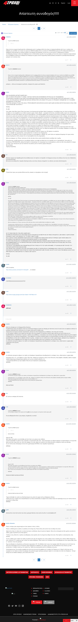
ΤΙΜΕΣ (35, 593)
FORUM (35, 596)
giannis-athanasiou (10, 523)
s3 (6, 154)
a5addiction (8, 305)
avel (7, 406)
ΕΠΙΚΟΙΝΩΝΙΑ (42, 614)
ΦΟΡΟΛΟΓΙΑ (35, 572)
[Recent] (52, 3)
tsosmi (7, 264)
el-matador (8, 277)
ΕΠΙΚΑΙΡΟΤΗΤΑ (37, 588)
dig (7, 393)
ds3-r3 (7, 65)
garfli (7, 509)
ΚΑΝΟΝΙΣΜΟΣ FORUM (29, 614)
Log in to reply (73, 33)
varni (7, 291)
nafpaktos (8, 36)
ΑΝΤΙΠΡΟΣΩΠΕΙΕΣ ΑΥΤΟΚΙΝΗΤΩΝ (17, 572)
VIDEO (47, 593)
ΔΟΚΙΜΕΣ (36, 591)
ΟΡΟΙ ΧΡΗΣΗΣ (17, 614)
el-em (7, 182)
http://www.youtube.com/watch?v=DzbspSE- (17, 269)
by (35, 619)
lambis (7, 92)
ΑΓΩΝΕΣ (47, 588)
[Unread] (50, 3)
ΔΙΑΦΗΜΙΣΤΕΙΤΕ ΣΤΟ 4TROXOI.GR (58, 614)
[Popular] (55, 3)
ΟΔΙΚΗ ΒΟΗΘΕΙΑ (47, 572)
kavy (7, 169)
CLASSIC (47, 591)
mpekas (8, 324)
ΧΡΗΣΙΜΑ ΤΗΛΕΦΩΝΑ (36, 577)
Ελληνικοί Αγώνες (7, 33)
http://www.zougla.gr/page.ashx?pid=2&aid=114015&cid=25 (21, 294)
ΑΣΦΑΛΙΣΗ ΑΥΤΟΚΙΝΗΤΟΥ (63, 572)
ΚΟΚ (47, 577)
